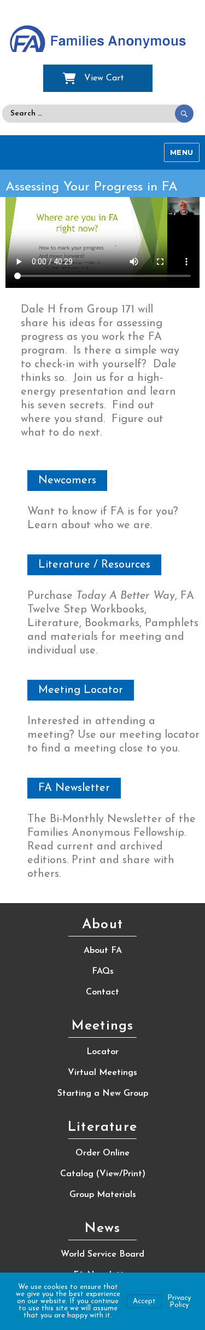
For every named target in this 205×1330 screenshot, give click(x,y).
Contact (102, 992)
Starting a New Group (102, 1093)
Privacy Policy (179, 1301)
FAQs (103, 971)
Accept (144, 1301)
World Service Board (102, 1254)
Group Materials (102, 1194)
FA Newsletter (74, 788)
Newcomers (67, 480)
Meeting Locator (80, 690)
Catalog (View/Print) (102, 1174)
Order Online (102, 1153)
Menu (182, 152)
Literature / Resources (94, 564)
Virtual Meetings (102, 1072)
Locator (102, 1052)
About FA (103, 950)
